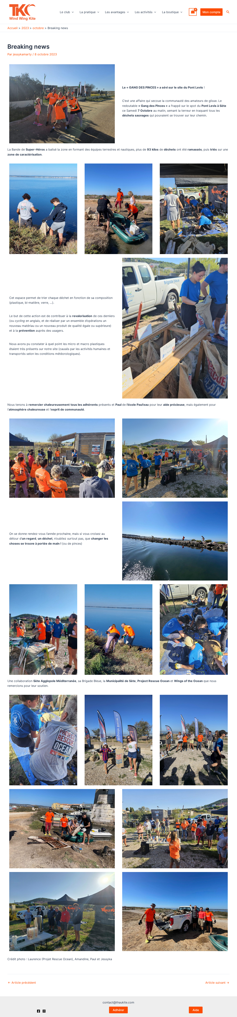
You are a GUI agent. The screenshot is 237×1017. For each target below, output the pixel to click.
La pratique (88, 12)
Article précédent (22, 982)
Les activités (143, 12)
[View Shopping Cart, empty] (193, 12)
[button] (72, 12)
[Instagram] (44, 1011)
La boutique (170, 12)
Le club (65, 12)
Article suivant (217, 982)
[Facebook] (38, 1011)
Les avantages (115, 12)
